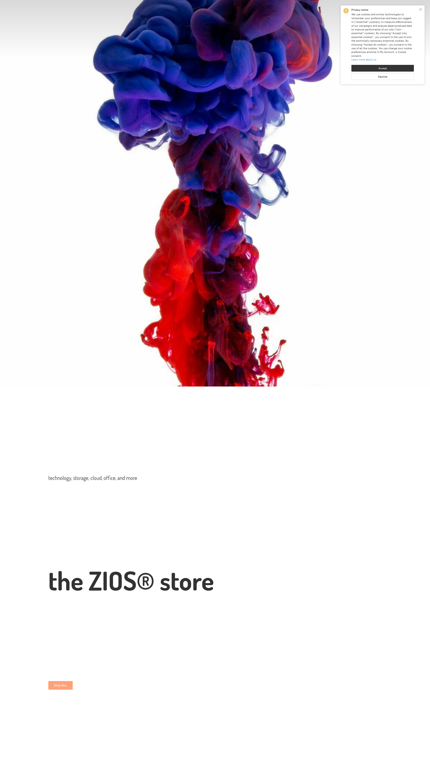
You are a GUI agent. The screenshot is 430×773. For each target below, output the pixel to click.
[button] (421, 9)
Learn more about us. (364, 59)
